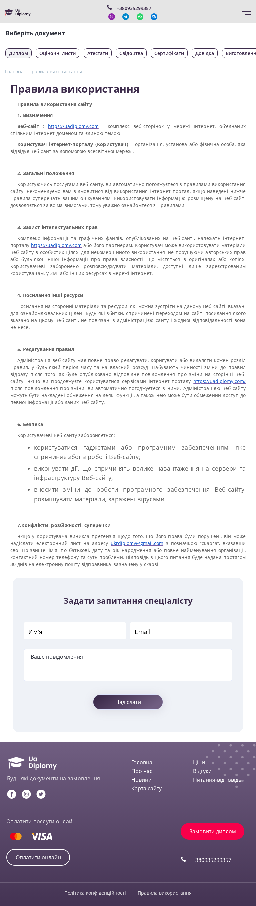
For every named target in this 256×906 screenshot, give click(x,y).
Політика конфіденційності (95, 893)
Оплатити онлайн (38, 857)
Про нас (141, 771)
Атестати (97, 53)
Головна (141, 762)
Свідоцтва (131, 53)
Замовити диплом (212, 831)
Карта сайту (146, 788)
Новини (141, 779)
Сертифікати (169, 53)
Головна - (16, 71)
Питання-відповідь (217, 779)
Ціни (199, 762)
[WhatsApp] (140, 16)
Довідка (204, 53)
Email (143, 632)
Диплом (18, 53)
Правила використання (55, 71)
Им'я (35, 632)
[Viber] (111, 16)
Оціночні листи (57, 53)
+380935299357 (211, 860)
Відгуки (202, 771)
